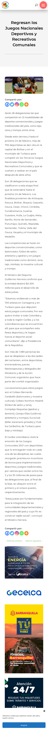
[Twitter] (12, 104)
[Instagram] (17, 104)
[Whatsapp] (21, 104)
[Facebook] (7, 104)
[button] (44, 711)
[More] (26, 104)
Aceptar (24, 725)
